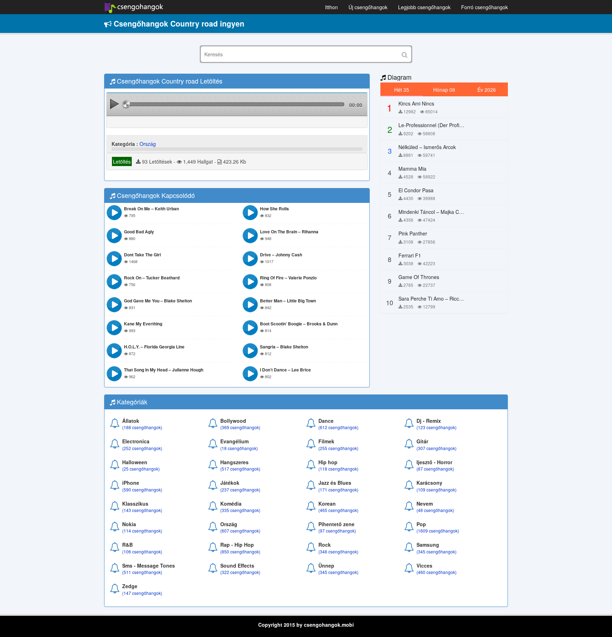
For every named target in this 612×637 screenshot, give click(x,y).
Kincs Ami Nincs (416, 103)
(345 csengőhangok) (436, 551)
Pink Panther (412, 233)
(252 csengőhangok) (142, 448)
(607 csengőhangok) (240, 531)
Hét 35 (401, 89)
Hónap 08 (444, 89)
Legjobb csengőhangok (424, 7)
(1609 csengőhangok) (437, 531)
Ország (148, 143)
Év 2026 (486, 89)
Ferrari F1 (409, 255)
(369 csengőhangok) (240, 427)
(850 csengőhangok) (240, 551)
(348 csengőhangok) (338, 551)
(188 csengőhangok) (142, 427)
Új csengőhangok (367, 7)
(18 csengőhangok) (239, 448)
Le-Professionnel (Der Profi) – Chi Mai (441, 125)
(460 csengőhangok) (436, 572)
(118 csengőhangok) (338, 469)
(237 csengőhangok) (240, 490)
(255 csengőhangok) (338, 448)
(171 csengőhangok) (338, 490)
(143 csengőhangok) (142, 510)
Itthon (331, 7)
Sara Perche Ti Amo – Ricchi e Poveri (440, 298)
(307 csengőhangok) (436, 448)
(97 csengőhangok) (337, 531)
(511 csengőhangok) (142, 572)
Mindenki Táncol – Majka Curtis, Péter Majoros (450, 211)
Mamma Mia (412, 168)
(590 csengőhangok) (142, 490)
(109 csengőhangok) (436, 490)
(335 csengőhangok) (240, 510)
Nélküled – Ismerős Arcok (427, 146)
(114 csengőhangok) (142, 531)
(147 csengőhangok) (142, 593)
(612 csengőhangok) (338, 427)
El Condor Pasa (416, 190)
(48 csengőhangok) (435, 510)
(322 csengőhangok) (240, 572)
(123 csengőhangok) (436, 427)
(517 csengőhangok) (240, 469)
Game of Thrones (418, 276)
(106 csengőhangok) (142, 551)
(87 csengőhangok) (435, 469)
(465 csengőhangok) (338, 510)
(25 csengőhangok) (141, 469)
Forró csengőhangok (484, 7)
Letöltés (122, 161)
